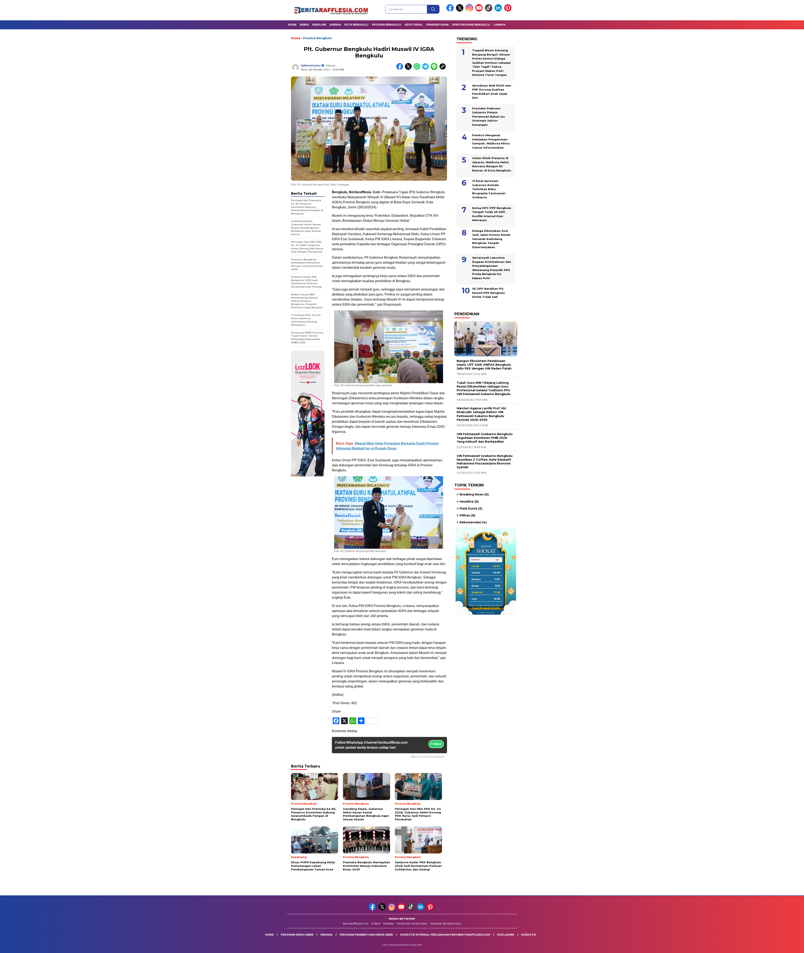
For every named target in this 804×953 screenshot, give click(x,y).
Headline (319, 24)
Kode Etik (528, 934)
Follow (436, 744)
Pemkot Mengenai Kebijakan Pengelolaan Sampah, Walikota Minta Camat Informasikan (491, 141)
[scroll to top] (776, 946)
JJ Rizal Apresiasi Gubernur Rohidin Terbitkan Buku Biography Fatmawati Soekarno (488, 189)
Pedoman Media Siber (412, 923)
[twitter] (460, 10)
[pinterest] (508, 10)
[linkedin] (499, 10)
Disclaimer (505, 934)
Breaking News (474, 495)
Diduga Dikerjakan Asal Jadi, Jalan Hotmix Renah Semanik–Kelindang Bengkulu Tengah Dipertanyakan (491, 239)
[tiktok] (489, 10)
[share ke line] (435, 68)
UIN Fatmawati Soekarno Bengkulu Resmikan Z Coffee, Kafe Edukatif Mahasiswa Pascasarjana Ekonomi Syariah (485, 461)
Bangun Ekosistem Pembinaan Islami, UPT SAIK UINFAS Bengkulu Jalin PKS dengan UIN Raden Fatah (484, 364)
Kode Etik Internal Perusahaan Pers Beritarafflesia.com (445, 934)
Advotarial (414, 24)
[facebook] (450, 10)
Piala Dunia (471, 508)
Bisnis (304, 24)
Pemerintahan (437, 24)
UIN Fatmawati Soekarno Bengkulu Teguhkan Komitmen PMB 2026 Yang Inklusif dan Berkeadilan (485, 437)
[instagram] (470, 10)
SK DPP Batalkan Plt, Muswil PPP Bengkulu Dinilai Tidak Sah (488, 292)
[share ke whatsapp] (418, 68)
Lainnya (499, 24)
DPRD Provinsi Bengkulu (471, 24)
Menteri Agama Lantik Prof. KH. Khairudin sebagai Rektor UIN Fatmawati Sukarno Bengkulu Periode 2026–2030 (482, 414)
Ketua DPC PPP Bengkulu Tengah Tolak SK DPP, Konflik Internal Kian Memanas (491, 214)
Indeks (375, 923)
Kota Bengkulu (356, 24)
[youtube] (479, 10)
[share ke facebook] (400, 68)
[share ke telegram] (426, 68)
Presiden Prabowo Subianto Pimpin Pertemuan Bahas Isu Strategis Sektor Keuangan (488, 116)
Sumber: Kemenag (485, 613)
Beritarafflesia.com (356, 923)
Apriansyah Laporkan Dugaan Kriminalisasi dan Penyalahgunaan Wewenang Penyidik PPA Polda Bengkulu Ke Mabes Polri (491, 268)
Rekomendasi (473, 522)
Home (292, 24)
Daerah (335, 24)
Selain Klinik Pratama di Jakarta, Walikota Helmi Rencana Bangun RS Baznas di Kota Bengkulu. (492, 164)
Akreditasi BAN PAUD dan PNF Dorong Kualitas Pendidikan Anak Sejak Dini (491, 92)
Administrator (311, 65)
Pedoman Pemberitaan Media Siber (366, 934)
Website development (445, 923)
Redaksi (388, 923)
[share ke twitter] (409, 68)
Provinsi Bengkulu (386, 24)
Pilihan (467, 515)
